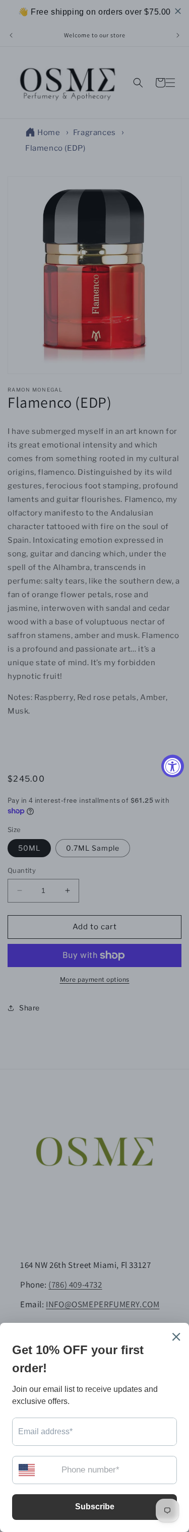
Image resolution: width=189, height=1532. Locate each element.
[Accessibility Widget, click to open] (172, 766)
